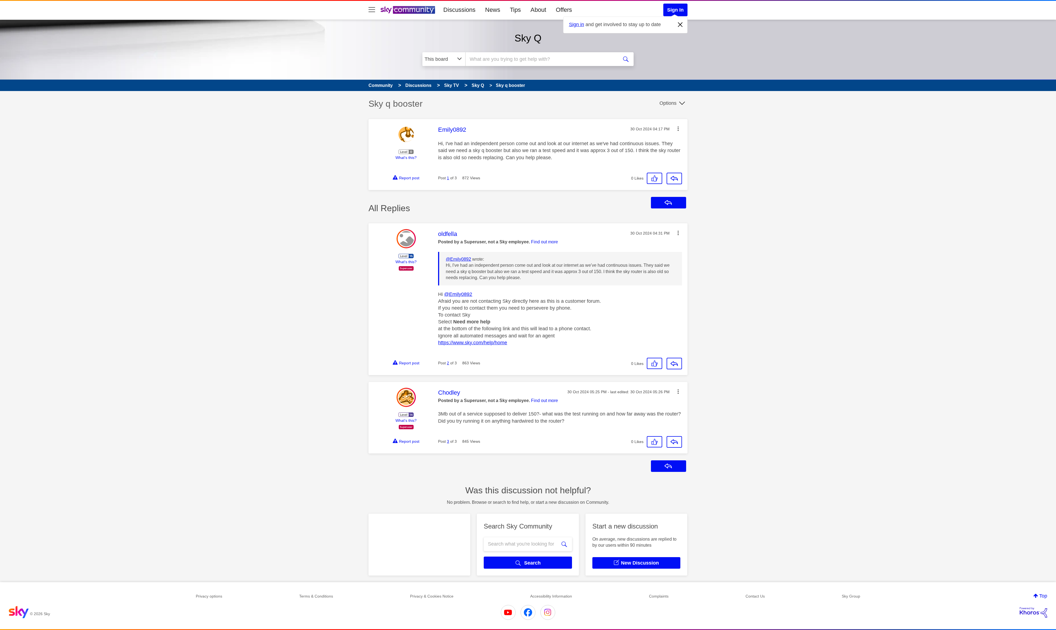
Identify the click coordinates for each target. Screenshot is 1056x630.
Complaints (659, 596)
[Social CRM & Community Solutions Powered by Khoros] (1033, 612)
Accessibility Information (551, 596)
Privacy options (209, 596)
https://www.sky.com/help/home (472, 342)
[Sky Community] (408, 10)
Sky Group (851, 596)
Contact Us (755, 596)
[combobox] (541, 59)
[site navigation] (372, 9)
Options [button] (667, 103)
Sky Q (528, 38)
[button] (678, 129)
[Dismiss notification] (680, 24)
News (492, 9)
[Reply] (674, 178)
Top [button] (1043, 596)
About (538, 9)
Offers (564, 9)
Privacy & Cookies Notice (431, 596)
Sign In (675, 10)
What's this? (406, 157)
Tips (515, 9)
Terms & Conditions (316, 596)
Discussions (459, 9)
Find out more (544, 242)
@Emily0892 (458, 259)
